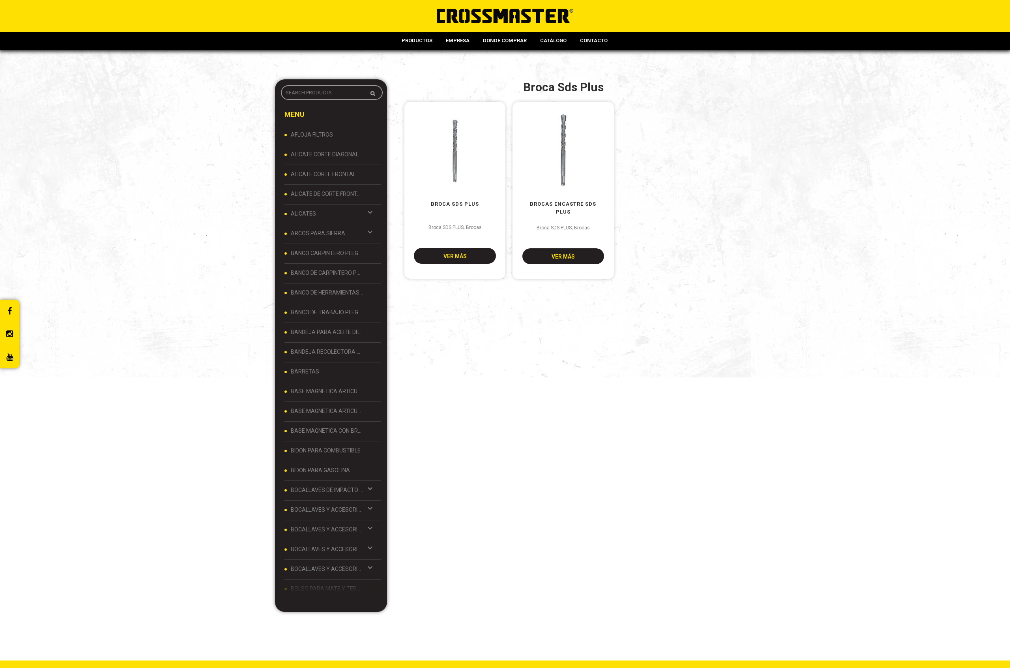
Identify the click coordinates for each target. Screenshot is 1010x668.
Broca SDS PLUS (446, 227)
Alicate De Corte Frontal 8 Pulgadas (327, 194)
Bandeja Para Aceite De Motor (327, 332)
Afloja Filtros (312, 134)
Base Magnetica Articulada (327, 391)
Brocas (474, 227)
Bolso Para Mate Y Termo (327, 588)
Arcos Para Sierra (318, 233)
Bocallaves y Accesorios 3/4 (327, 549)
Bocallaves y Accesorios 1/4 (327, 529)
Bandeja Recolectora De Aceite (327, 352)
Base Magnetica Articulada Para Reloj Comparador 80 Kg (327, 411)
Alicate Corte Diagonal (325, 154)
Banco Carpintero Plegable (327, 253)
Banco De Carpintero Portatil (327, 273)
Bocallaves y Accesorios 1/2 (327, 510)
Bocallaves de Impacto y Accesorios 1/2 (327, 490)
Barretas (305, 371)
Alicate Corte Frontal (323, 174)
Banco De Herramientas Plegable (327, 292)
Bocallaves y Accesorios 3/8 (327, 569)
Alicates (303, 213)
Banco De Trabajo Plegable (327, 312)
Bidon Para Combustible (326, 450)
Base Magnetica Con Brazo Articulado (327, 431)
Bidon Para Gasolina (320, 470)
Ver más (455, 256)
